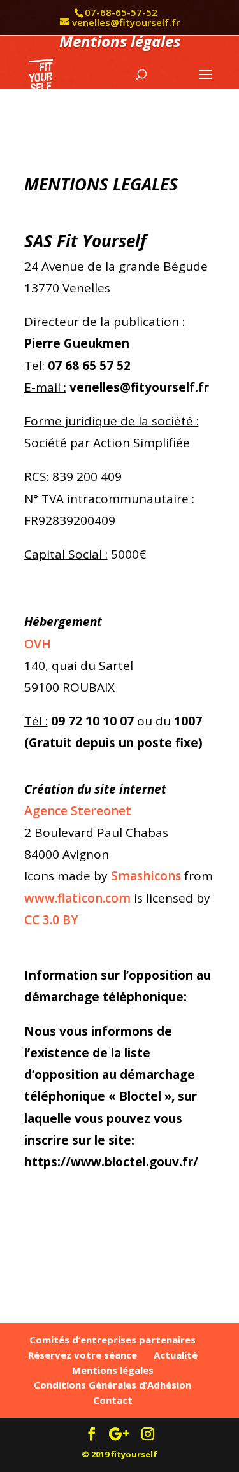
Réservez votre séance (82, 1354)
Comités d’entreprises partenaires (112, 1339)
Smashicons (146, 876)
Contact (113, 1400)
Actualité (176, 1354)
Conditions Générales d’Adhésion (112, 1384)
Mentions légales (113, 1370)
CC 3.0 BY (51, 919)
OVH (37, 644)
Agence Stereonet (77, 811)
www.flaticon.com (77, 898)
